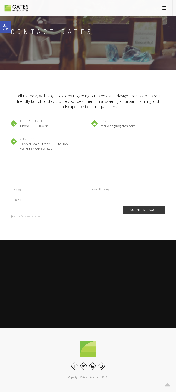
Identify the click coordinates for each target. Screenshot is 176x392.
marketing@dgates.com (118, 126)
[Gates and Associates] (16, 8)
